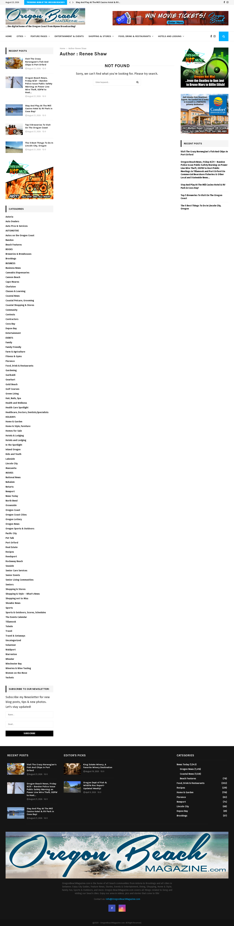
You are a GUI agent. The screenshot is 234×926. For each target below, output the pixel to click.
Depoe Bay (11, 328)
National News (13, 477)
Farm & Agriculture (15, 351)
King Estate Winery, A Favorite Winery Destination (97, 766)
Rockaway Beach (14, 561)
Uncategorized (13, 640)
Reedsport (11, 556)
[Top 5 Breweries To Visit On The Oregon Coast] (14, 129)
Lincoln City (12, 463)
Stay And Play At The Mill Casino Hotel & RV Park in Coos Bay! (38, 108)
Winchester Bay (14, 663)
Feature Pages (39, 36)
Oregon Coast (13, 510)
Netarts (10, 486)
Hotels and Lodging (169, 36)
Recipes (10, 552)
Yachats (10, 677)
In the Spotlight (14, 445)
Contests (10, 314)
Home (9, 36)
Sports (9, 608)
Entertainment (13, 333)
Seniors (10, 584)
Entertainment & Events (69, 36)
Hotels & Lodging (15, 435)
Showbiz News (13, 603)
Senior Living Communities (19, 579)
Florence (10, 361)
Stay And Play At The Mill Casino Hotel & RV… (98, 2)
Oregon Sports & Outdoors (20, 528)
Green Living (12, 393)
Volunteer (11, 645)
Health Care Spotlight (17, 407)
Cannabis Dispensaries (17, 272)
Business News (13, 268)
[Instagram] (227, 2)
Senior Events (13, 575)
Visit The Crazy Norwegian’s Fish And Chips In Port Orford (36, 61)
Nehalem (10, 482)
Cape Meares (12, 282)
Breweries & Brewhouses (18, 254)
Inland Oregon (13, 449)
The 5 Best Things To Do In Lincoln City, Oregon (39, 144)
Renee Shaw (80, 48)
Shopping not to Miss (17, 598)
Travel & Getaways (15, 635)
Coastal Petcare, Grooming (20, 300)
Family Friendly (13, 347)
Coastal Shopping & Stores (20, 305)
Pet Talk (10, 538)
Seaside (10, 566)
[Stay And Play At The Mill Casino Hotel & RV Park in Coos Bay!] (14, 110)
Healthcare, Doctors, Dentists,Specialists (27, 412)
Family (9, 342)
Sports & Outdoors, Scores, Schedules (26, 612)
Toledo (9, 626)
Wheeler (10, 659)
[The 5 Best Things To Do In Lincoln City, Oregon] (14, 147)
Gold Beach (12, 384)
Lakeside (10, 459)
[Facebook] (224, 2)
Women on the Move (16, 673)
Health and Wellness (16, 403)
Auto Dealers (12, 221)
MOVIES (9, 472)
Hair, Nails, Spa (13, 398)
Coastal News (13, 296)
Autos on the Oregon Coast (20, 235)
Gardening (11, 370)
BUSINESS (10, 263)
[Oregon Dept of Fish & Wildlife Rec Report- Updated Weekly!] (72, 787)
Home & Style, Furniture (18, 426)
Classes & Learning (15, 291)
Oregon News (12, 524)
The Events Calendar (16, 617)
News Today (12, 496)
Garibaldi (10, 375)
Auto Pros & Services (17, 226)
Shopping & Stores (100, 36)
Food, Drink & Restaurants (134, 36)
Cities (20, 36)
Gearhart (10, 379)
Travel (9, 631)
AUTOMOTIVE (12, 230)
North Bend (12, 500)
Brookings (11, 258)
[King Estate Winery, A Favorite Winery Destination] (72, 769)
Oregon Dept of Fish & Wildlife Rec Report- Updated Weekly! (95, 785)
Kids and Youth (13, 454)
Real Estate (12, 547)
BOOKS (9, 249)
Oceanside (11, 505)
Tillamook (11, 621)
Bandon (10, 240)
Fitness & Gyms (14, 356)
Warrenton (11, 654)
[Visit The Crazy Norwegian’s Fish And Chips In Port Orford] (14, 63)
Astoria (9, 216)
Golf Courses (12, 389)
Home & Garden (14, 421)
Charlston (11, 286)
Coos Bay (10, 323)
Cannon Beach (13, 277)
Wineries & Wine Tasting (18, 668)
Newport (10, 491)
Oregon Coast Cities (16, 514)
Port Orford (12, 542)
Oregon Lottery (14, 519)
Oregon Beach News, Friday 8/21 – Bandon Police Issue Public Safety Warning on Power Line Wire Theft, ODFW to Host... (38, 85)
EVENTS (9, 338)
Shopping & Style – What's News (23, 594)
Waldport (11, 649)
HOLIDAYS (10, 417)
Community (11, 310)
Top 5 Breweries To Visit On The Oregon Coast (37, 126)
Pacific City (11, 533)
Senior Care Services (16, 570)
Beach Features (14, 244)
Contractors (12, 319)
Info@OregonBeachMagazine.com (123, 899)
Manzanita (11, 468)
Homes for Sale (14, 431)
